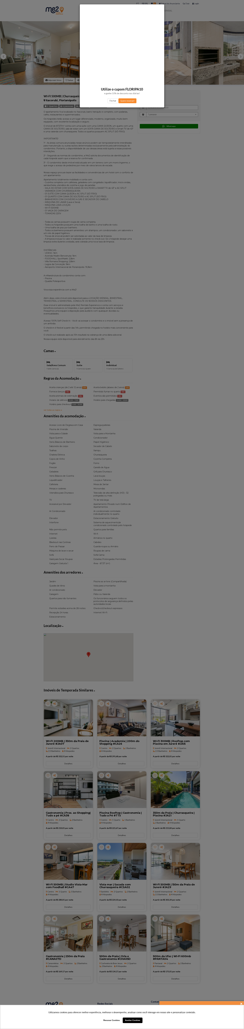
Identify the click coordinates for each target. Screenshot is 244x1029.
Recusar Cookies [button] (111, 1020)
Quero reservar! (127, 101)
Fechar (112, 101)
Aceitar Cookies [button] (132, 1020)
